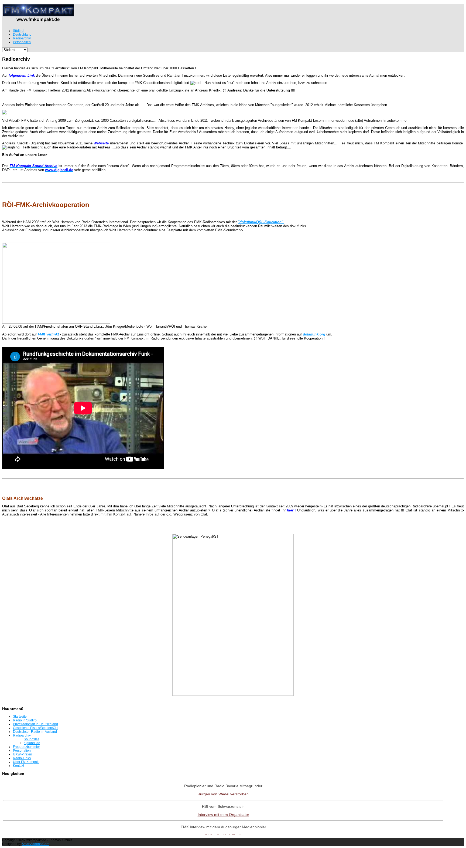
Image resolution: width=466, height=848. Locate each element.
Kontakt (18, 766)
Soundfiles (31, 739)
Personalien (22, 750)
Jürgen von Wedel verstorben (223, 794)
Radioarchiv (22, 735)
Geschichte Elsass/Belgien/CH (35, 728)
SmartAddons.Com (35, 844)
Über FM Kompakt (26, 762)
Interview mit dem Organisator (223, 814)
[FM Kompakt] (38, 20)
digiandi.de (32, 743)
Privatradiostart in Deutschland (35, 724)
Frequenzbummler (26, 747)
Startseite (20, 716)
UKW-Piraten (22, 754)
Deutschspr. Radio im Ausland (35, 732)
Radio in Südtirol (25, 720)
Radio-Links (22, 758)
